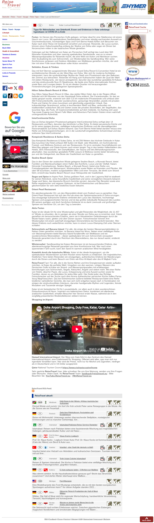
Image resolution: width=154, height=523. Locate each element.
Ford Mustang (65, 481)
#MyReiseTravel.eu (82, 376)
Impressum (98, 519)
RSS (46, 519)
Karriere (67, 519)
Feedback (52, 519)
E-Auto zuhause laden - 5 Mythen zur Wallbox (79, 470)
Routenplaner (8, 198)
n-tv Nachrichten (10, 171)
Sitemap (75, 519)
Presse (60, 519)
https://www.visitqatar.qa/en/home (79, 368)
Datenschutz (88, 519)
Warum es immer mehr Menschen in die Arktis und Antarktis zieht (77, 504)
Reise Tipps (34, 17)
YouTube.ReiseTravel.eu (58, 376)
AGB (80, 519)
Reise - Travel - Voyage (19, 17)
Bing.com (6, 178)
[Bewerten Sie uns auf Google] (15, 122)
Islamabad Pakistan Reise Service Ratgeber (78, 425)
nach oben (146, 520)
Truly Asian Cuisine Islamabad (73, 459)
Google (5, 174)
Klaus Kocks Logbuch (69, 436)
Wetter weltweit (9, 194)
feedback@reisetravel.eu (94, 374)
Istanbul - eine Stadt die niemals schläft (76, 447)
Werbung (107, 519)
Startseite (5, 17)
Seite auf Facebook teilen (138, 23)
